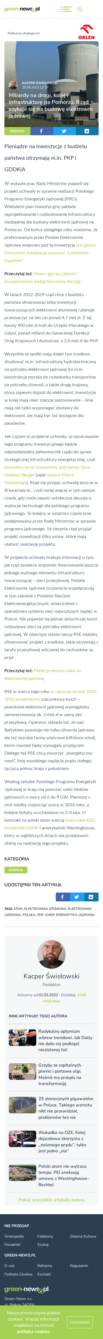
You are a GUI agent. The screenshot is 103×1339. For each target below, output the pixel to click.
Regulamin (79, 1265)
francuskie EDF (80, 820)
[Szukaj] (81, 9)
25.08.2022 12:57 (35, 87)
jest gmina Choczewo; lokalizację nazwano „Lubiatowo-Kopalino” (50, 253)
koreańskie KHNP (21, 828)
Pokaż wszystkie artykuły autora (51, 1200)
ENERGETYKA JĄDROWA (75, 915)
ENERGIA (17, 131)
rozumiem (80, 1322)
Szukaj (42, 1244)
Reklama (44, 1265)
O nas (9, 1265)
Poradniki (12, 1244)
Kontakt (44, 1274)
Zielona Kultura (83, 1236)
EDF (40, 915)
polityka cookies (33, 1332)
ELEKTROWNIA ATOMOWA (45, 909)
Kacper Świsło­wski (40, 83)
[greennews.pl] (22, 9)
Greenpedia (14, 1236)
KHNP (49, 915)
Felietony (45, 1236)
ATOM (18, 909)
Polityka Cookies (18, 1274)
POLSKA (29, 915)
